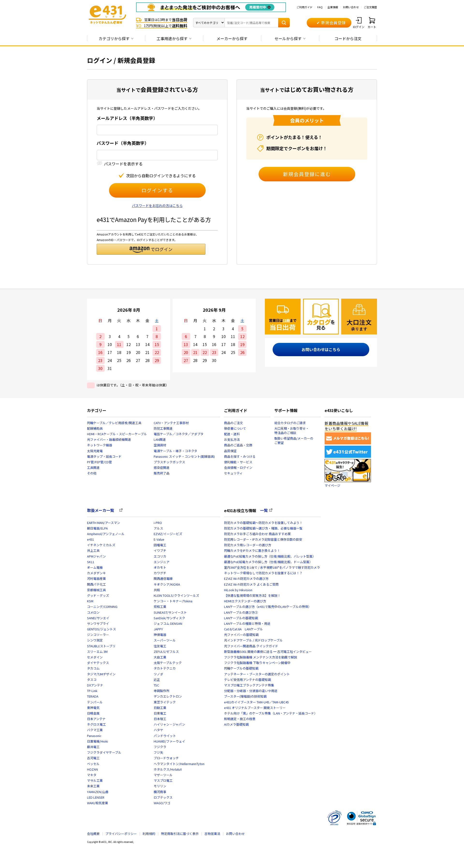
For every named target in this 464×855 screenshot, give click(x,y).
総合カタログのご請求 (290, 422)
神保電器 (160, 634)
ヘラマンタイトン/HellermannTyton (179, 763)
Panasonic (94, 735)
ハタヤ (158, 730)
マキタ (91, 775)
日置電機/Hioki (97, 741)
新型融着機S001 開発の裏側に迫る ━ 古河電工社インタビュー (268, 651)
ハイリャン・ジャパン (169, 724)
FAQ (320, 7)
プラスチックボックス (169, 462)
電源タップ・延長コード (104, 456)
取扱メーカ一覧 (102, 510)
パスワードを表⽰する (123, 164)
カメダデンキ (96, 573)
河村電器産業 (96, 578)
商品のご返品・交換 (238, 445)
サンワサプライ (98, 623)
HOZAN (92, 769)
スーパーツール (165, 640)
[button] (151, 249)
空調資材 (160, 445)
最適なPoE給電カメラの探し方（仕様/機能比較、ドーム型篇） (268, 562)
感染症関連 (161, 467)
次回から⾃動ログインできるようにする (161, 175)
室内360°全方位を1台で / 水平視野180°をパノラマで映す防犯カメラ (272, 567)
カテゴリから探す (114, 38)
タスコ (91, 679)
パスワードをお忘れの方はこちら (157, 205)
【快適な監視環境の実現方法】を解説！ (252, 595)
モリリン (160, 786)
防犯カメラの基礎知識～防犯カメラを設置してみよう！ (263, 522)
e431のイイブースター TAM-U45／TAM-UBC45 (256, 702)
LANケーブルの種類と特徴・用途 (247, 623)
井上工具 (93, 550)
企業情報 (332, 7)
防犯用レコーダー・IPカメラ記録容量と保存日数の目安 (263, 539)
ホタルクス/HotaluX (168, 769)
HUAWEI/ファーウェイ (169, 741)
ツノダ (158, 674)
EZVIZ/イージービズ (168, 533)
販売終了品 (161, 473)
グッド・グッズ (98, 595)
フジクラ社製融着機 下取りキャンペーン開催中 (257, 662)
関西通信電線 (163, 578)
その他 (91, 473)
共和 (157, 590)
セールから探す (288, 38)
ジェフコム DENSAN (168, 623)
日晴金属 (93, 713)
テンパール (95, 702)
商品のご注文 (233, 422)
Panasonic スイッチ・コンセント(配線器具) (184, 456)
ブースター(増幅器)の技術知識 (245, 696)
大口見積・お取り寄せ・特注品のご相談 (291, 430)
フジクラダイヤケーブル (104, 752)
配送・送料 (232, 434)
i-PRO (158, 522)
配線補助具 (95, 428)
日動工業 (160, 707)
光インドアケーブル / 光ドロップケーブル (253, 640)
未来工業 (93, 786)
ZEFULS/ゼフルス (166, 651)
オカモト (160, 567)
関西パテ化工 (96, 584)
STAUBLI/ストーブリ (101, 646)
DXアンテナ (95, 685)
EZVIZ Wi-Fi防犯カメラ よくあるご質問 (251, 584)
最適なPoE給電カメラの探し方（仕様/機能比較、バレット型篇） (270, 556)
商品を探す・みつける (239, 456)
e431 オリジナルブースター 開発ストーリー (255, 707)
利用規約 (149, 833)
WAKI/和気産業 (97, 803)
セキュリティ (233, 473)
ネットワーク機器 (99, 445)
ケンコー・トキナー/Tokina (173, 601)
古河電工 (93, 758)
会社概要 (93, 833)
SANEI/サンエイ (98, 618)
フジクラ (160, 746)
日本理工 (160, 718)
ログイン (358, 26)
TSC (156, 685)
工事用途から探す (172, 38)
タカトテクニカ (165, 668)
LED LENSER (95, 797)
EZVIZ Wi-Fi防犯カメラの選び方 (246, 578)
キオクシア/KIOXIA (167, 584)
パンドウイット (165, 735)
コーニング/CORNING (102, 606)
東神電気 (93, 707)
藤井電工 (93, 746)
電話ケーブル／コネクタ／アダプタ (178, 434)
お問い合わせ (351, 7)
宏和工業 (160, 606)
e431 (90, 539)
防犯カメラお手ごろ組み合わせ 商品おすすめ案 (257, 533)
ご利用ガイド (304, 7)
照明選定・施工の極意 (239, 718)
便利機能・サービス (238, 462)
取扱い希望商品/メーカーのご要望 (293, 440)
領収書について (235, 428)
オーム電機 (95, 567)
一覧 (264, 510)
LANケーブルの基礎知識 (241, 618)
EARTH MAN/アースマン (103, 522)
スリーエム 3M (97, 651)
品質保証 (230, 451)
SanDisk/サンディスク (169, 618)
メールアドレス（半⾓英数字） (127, 118)
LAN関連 (160, 439)
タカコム (93, 668)
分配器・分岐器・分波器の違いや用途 (250, 690)
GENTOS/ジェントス (101, 629)
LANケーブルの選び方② (241, 612)
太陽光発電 (95, 451)
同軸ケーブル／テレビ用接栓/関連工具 (114, 422)
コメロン (93, 612)
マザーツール (163, 775)
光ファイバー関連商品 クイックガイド (251, 646)
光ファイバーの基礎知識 (241, 634)
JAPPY (158, 629)
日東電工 (160, 713)
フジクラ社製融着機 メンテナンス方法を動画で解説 (260, 657)
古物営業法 (212, 833)
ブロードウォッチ (166, 758)
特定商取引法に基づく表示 (180, 833)
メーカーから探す (232, 38)
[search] (284, 22)
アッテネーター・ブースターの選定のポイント (257, 674)
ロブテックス (163, 797)
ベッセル (93, 763)
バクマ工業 (95, 730)
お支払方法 (232, 439)
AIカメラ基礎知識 (236, 724)
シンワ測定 (95, 640)
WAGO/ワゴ (162, 803)
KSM (90, 601)
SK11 (90, 562)
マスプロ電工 (163, 780)
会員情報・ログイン (238, 467)
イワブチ (160, 550)
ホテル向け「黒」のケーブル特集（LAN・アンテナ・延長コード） (270, 713)
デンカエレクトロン (168, 696)
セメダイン (95, 657)
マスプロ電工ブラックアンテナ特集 (249, 685)
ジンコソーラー (98, 634)
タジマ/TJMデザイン (101, 674)
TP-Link (92, 690)
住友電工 (160, 646)
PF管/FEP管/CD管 (99, 462)
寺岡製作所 (161, 690)
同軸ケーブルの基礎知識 (241, 668)
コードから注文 (348, 38)
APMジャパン (96, 556)
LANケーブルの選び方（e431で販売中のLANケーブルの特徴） (267, 606)
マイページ (332, 485)
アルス (158, 528)
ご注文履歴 (370, 7)
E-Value (159, 539)
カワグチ (160, 573)
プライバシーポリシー (121, 833)
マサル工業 (95, 780)
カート (372, 26)
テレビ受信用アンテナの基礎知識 (247, 679)
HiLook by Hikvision (238, 590)
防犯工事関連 (163, 428)
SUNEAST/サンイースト (170, 612)
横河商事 (160, 791)
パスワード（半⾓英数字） (123, 143)
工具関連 (93, 467)
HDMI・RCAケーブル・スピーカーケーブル (117, 434)
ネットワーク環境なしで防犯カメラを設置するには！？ (263, 573)
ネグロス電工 (96, 724)
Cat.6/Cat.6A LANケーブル (243, 629)
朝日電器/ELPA (97, 528)
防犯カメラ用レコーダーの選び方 (247, 545)
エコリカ (160, 556)
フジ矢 (158, 752)
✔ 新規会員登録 (331, 22)
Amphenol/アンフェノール (105, 533)
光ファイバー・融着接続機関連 (109, 439)
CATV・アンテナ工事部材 (171, 422)
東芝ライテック (165, 702)
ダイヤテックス (98, 662)
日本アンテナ (96, 718)
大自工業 (160, 657)
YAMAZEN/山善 (98, 791)
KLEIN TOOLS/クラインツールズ (176, 595)
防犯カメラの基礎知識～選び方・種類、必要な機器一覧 (263, 528)
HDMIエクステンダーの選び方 (245, 601)
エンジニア (161, 562)
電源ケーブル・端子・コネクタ (175, 451)
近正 (157, 679)
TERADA (92, 696)
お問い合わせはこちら (321, 349)
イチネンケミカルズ (101, 545)
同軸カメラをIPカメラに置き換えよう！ (252, 550)
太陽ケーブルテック (168, 662)
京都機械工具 (96, 590)
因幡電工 (160, 545)
